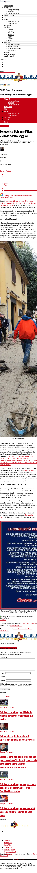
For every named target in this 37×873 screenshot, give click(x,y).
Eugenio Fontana (5, 171)
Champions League (14, 10)
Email (2, 677)
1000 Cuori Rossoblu (29, 623)
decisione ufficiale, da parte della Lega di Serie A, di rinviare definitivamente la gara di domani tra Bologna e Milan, (18, 203)
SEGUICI (3, 620)
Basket (6, 19)
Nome (2, 673)
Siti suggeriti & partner (11, 852)
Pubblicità (7, 840)
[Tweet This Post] (20, 176)
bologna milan (23, 629)
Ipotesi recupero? (29, 470)
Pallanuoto (11, 33)
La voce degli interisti (15, 48)
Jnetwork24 (11, 50)
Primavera (11, 12)
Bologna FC (7, 8)
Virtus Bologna (12, 23)
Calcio (6, 17)
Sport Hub (7, 42)
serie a (7, 631)
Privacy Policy (8, 847)
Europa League (9, 15)
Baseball (10, 29)
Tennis (10, 41)
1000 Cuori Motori (14, 44)
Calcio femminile (13, 13)
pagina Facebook (16, 625)
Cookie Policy (7, 845)
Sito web (3, 680)
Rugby (10, 37)
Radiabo (6, 52)
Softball (10, 39)
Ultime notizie (8, 6)
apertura (15, 629)
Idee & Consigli (9, 56)
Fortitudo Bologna (13, 21)
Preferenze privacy (9, 849)
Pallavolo (11, 35)
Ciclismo (10, 31)
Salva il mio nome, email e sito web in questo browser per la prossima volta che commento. (16, 685)
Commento (4, 657)
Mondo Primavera (13, 46)
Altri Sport (7, 27)
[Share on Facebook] (20, 174)
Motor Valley (8, 25)
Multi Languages (9, 54)
